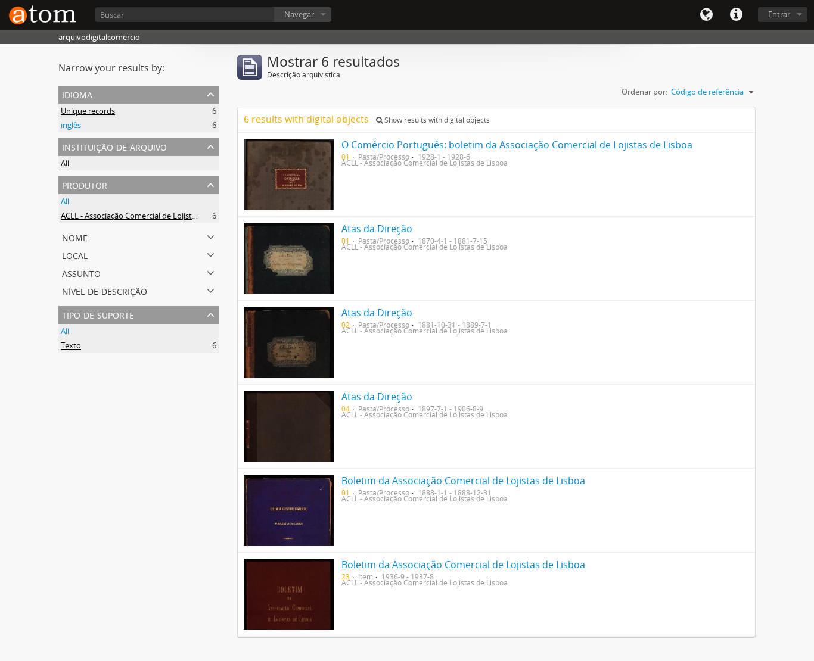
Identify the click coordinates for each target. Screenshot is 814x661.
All (65, 163)
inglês (71, 125)
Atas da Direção (376, 228)
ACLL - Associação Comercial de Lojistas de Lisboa (148, 215)
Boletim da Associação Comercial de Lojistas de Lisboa (463, 480)
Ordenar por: (644, 91)
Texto (71, 345)
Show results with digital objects (436, 120)
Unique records (88, 110)
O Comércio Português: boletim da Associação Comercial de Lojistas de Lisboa (516, 144)
